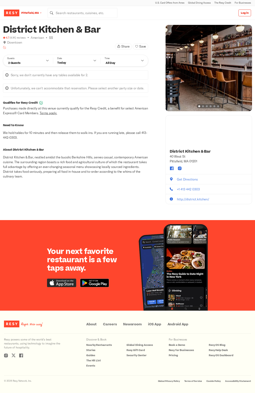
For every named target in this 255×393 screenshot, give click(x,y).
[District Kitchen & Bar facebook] (172, 168)
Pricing (173, 355)
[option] (209, 68)
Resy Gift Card (136, 350)
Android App (178, 324)
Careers (110, 324)
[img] (4, 42)
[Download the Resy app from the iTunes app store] (61, 283)
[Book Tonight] (4, 47)
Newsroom (132, 324)
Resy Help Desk (218, 350)
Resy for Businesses (181, 350)
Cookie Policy (213, 381)
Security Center (137, 355)
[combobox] (82, 13)
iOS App (154, 324)
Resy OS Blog (217, 345)
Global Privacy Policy (169, 381)
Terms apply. (48, 113)
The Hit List (93, 360)
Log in (245, 13)
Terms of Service (193, 381)
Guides (90, 355)
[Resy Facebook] (21, 355)
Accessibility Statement (238, 381)
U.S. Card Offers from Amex (169, 2)
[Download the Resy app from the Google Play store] (94, 283)
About (91, 324)
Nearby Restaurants (99, 345)
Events (90, 366)
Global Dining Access (199, 2)
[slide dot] (199, 106)
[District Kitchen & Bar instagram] (180, 168)
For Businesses (243, 2)
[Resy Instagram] (6, 355)
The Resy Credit (222, 2)
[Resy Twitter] (14, 355)
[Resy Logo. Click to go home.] (11, 13)
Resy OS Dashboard (221, 355)
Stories (90, 350)
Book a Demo (177, 345)
